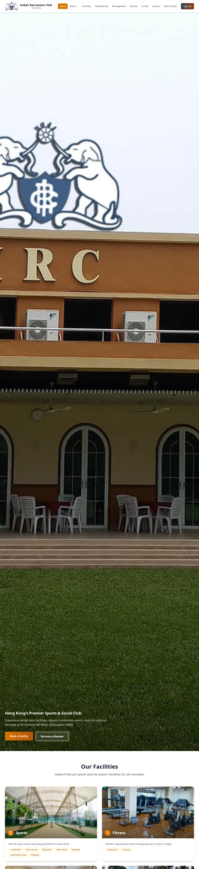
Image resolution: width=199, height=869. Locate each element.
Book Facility (170, 6)
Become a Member (52, 736)
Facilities (86, 6)
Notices (134, 6)
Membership (101, 6)
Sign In (187, 6)
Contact (156, 6)
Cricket (144, 6)
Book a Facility (19, 736)
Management (119, 6)
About (72, 6)
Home (63, 6)
